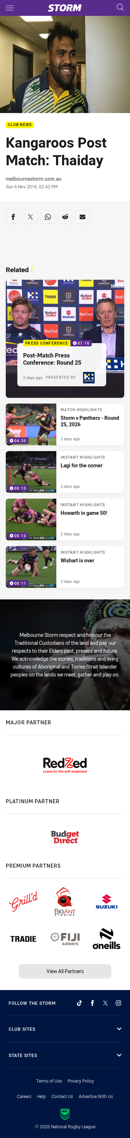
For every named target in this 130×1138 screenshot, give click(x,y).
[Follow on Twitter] (105, 1003)
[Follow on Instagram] (118, 1003)
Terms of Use (49, 1081)
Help (41, 1096)
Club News (20, 125)
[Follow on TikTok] (79, 1003)
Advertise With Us (96, 1096)
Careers (24, 1096)
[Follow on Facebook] (92, 1003)
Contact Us (62, 1096)
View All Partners (65, 971)
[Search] (120, 7)
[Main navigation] (10, 8)
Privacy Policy (81, 1081)
